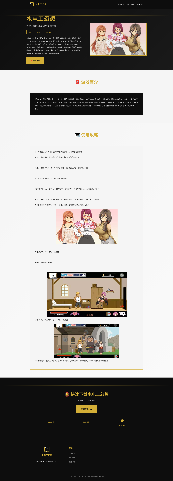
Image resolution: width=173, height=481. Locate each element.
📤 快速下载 (35, 60)
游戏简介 (121, 4)
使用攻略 (130, 4)
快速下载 (140, 4)
